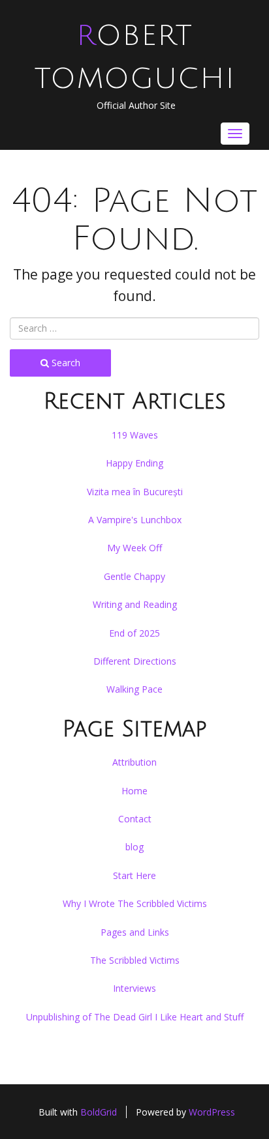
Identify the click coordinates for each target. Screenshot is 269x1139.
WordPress (212, 1112)
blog (134, 847)
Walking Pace (134, 689)
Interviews (134, 988)
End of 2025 (134, 633)
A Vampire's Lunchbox (135, 519)
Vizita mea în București (135, 491)
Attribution (134, 762)
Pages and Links (135, 932)
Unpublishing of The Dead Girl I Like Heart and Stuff (135, 1017)
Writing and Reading (135, 604)
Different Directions (134, 661)
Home (134, 791)
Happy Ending (134, 463)
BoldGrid (98, 1112)
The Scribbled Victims (135, 960)
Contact (134, 819)
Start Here (134, 875)
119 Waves (135, 435)
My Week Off (134, 547)
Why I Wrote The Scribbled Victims (135, 903)
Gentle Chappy (134, 576)
